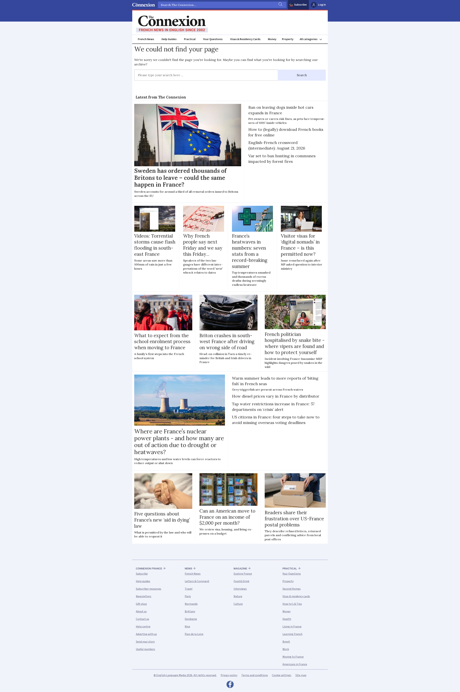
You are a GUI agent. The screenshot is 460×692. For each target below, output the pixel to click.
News (188, 568)
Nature (238, 596)
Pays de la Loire (194, 634)
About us (141, 611)
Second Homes (291, 589)
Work (285, 649)
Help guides (143, 581)
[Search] (280, 5)
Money (272, 39)
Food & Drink (241, 581)
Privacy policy (229, 675)
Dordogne (191, 619)
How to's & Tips (292, 604)
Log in (322, 5)
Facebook (230, 685)
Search (302, 75)
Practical (190, 39)
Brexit (286, 642)
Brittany (190, 611)
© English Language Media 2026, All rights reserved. (185, 675)
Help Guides (169, 39)
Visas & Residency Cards (245, 39)
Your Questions (212, 39)
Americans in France (294, 664)
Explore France (243, 574)
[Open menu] (312, 39)
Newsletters (143, 596)
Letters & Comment (197, 581)
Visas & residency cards (296, 596)
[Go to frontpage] (172, 24)
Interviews (240, 589)
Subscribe (300, 5)
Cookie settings (281, 675)
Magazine (240, 568)
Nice (187, 627)
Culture (238, 604)
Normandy (191, 604)
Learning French (292, 634)
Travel (188, 589)
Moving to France (293, 657)
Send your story (145, 642)
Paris (188, 596)
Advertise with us (146, 634)
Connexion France (149, 568)
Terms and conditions (254, 675)
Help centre (143, 627)
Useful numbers (145, 649)
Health (286, 619)
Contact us (142, 619)
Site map (300, 675)
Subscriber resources (148, 589)
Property (287, 39)
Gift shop (141, 604)
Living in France (292, 627)
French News (146, 39)
